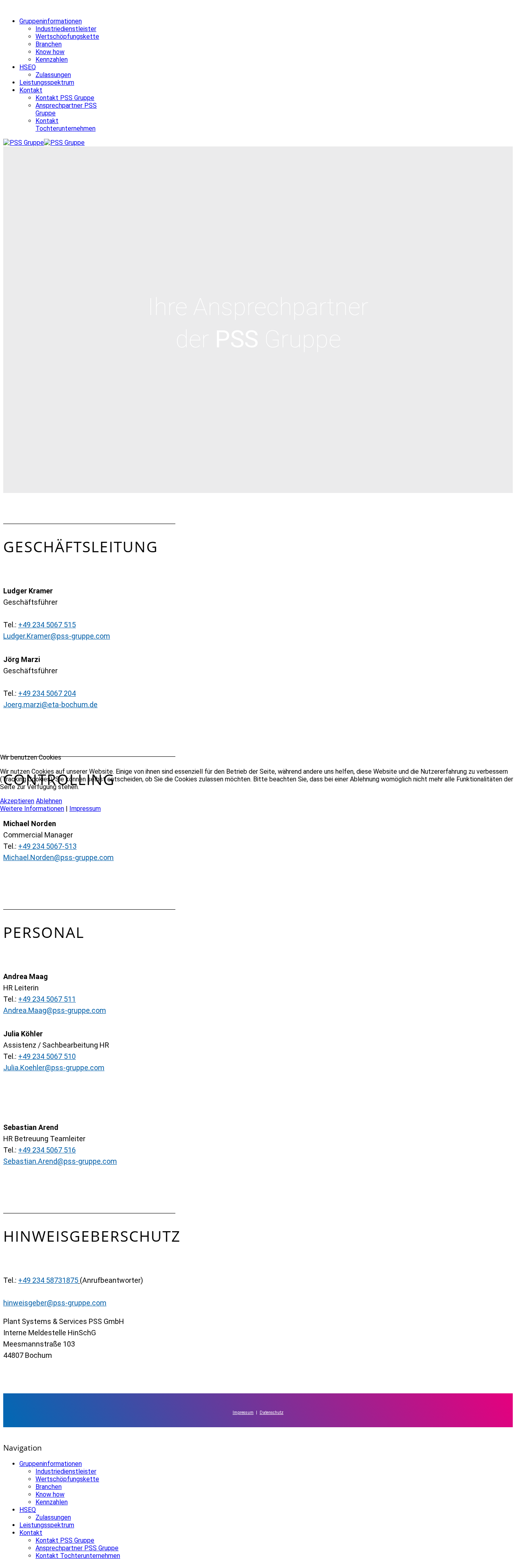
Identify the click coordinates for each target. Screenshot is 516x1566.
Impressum (85, 808)
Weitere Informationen (32, 808)
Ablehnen (49, 801)
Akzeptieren (17, 801)
